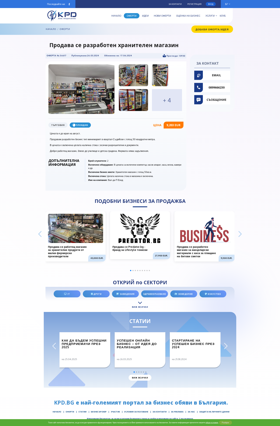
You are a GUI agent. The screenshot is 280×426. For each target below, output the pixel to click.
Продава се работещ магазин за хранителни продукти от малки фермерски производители (67, 251)
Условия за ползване (136, 411)
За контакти (175, 4)
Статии (82, 411)
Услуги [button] (210, 15)
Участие (115, 411)
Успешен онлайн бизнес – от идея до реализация (137, 343)
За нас (191, 411)
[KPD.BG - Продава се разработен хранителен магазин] (81, 89)
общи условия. (212, 422)
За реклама (177, 411)
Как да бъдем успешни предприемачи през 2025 (84, 343)
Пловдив (82, 125)
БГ (226, 4)
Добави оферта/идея (212, 29)
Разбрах (225, 422)
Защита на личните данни (214, 411)
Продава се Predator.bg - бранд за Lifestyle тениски (130, 248)
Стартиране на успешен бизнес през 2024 (193, 343)
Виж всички (140, 377)
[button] (240, 234)
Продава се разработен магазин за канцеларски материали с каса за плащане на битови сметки (196, 251)
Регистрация (194, 4)
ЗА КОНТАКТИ (160, 411)
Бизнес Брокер (98, 411)
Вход (210, 4)
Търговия (58, 125)
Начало (51, 29)
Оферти (65, 29)
